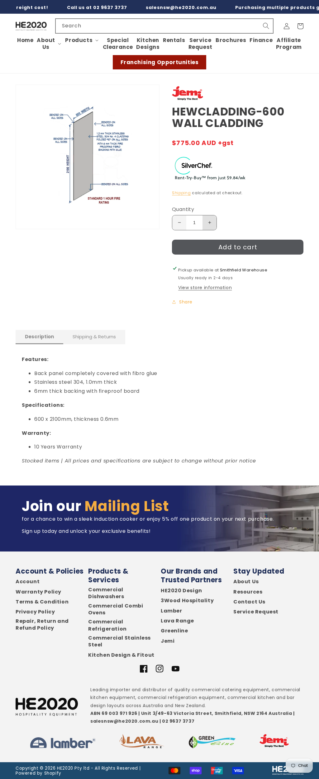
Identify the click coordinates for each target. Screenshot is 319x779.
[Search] (266, 26)
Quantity (183, 209)
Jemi (167, 641)
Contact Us (249, 601)
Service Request (256, 611)
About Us (246, 581)
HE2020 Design (181, 590)
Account (28, 581)
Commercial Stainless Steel (119, 641)
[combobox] (164, 26)
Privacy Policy (35, 611)
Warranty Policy (38, 592)
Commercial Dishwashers (106, 593)
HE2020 (65, 768)
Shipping (181, 192)
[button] (49, 43)
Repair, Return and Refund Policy (42, 624)
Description (39, 336)
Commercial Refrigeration (107, 625)
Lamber (171, 611)
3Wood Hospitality (187, 600)
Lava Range (177, 620)
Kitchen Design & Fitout (121, 655)
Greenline (174, 630)
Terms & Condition (42, 601)
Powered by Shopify (38, 773)
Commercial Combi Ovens (115, 609)
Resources (247, 592)
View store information (205, 287)
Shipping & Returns (94, 336)
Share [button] (186, 302)
